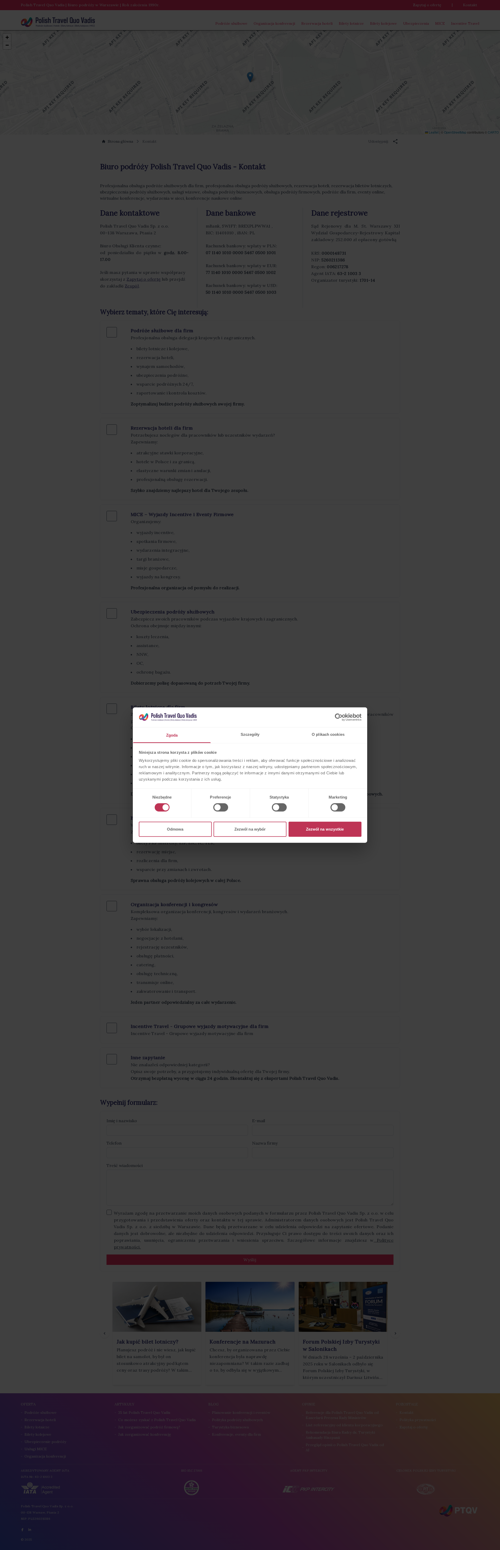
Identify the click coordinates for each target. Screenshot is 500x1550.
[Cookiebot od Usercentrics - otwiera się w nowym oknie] (338, 717)
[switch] (220, 807)
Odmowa (175, 829)
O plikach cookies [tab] (328, 734)
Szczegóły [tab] (250, 734)
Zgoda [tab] (172, 735)
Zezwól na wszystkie (325, 829)
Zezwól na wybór (250, 829)
